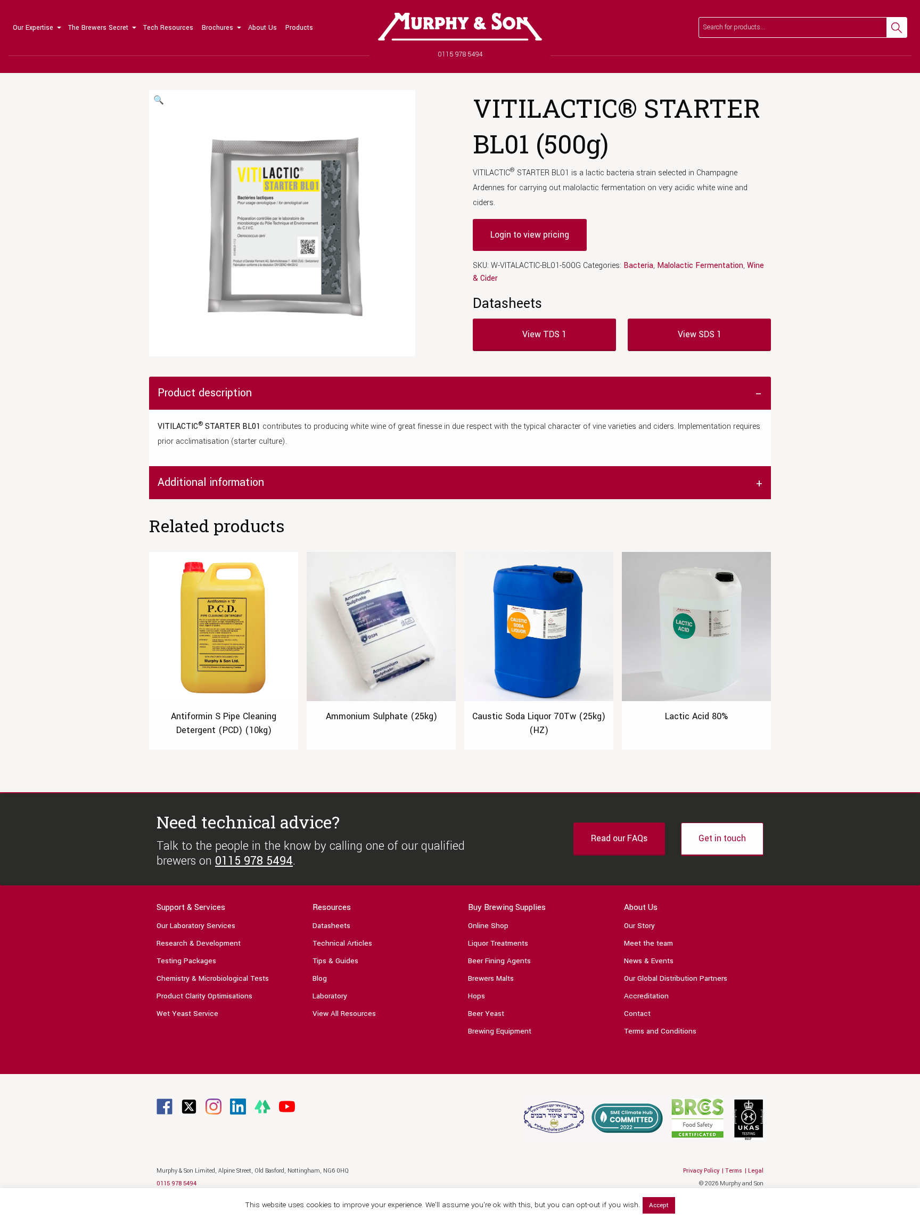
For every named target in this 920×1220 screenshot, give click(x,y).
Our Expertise (33, 27)
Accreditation (646, 996)
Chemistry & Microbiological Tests (213, 978)
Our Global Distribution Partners (675, 978)
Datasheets (331, 926)
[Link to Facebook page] (164, 1106)
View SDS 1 (699, 334)
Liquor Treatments (498, 943)
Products (299, 27)
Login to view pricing (529, 235)
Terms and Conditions (660, 1031)
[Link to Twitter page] (189, 1106)
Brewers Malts (491, 978)
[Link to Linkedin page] (238, 1106)
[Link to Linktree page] (262, 1106)
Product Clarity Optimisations (204, 996)
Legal (755, 1171)
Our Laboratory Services (196, 926)
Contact (637, 1013)
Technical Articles (342, 943)
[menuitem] (36, 27)
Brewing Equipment (499, 1031)
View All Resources (344, 1013)
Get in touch (722, 838)
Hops (476, 996)
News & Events (648, 961)
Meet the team (648, 943)
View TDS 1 (544, 334)
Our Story (639, 926)
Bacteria (638, 265)
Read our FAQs (619, 838)
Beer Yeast (486, 1013)
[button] (158, 100)
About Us (262, 27)
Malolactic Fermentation (700, 265)
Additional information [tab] (211, 482)
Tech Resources (168, 27)
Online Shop (488, 926)
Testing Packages (186, 961)
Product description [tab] (205, 393)
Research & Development (199, 943)
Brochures (217, 27)
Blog (320, 978)
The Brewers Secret (98, 27)
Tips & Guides (335, 961)
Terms (733, 1171)
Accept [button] (659, 1205)
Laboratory (330, 996)
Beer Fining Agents (499, 961)
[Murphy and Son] (459, 26)
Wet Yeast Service (187, 1013)
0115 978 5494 (460, 54)
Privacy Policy (701, 1171)
